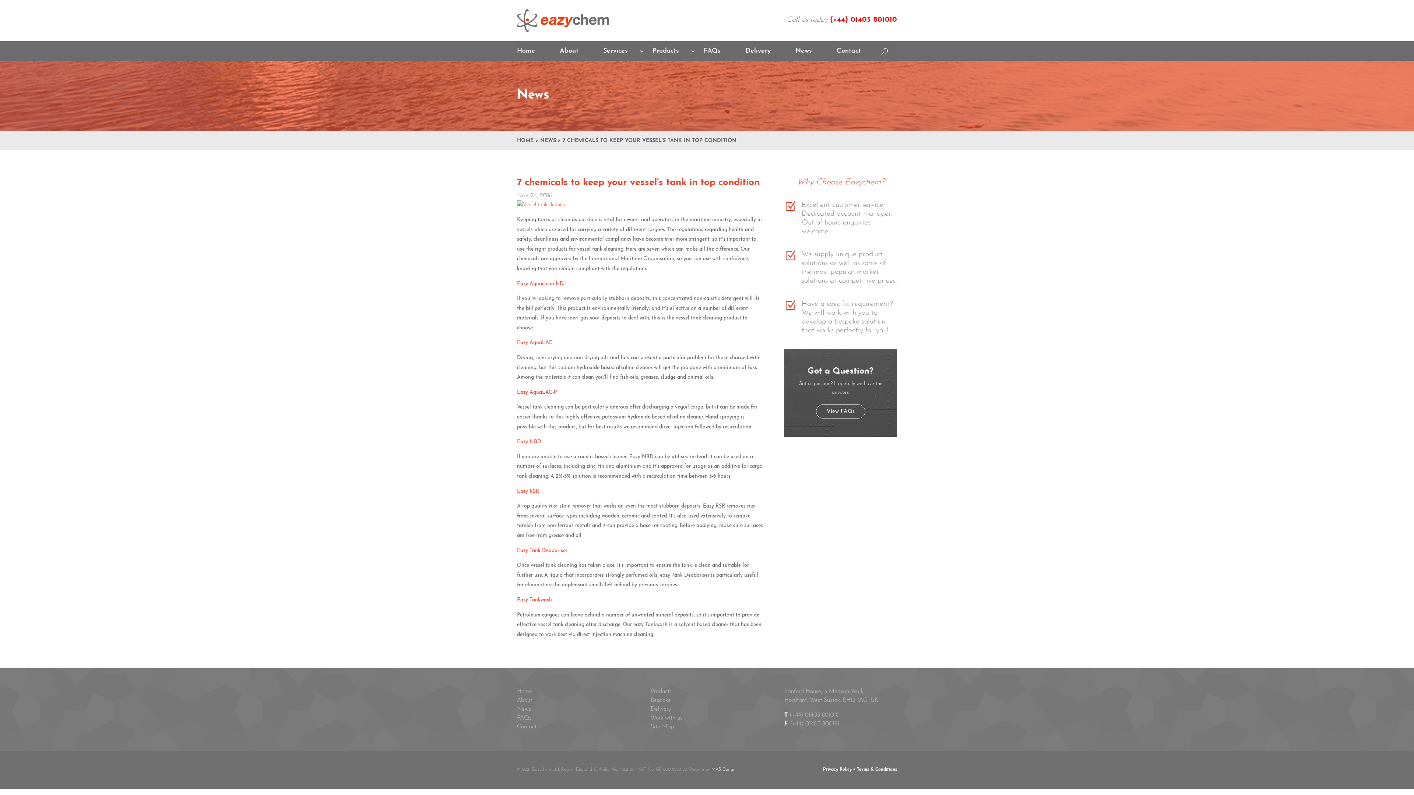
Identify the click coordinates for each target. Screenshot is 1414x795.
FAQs (712, 51)
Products (666, 51)
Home (526, 51)
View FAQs (841, 411)
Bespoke (661, 700)
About (569, 51)
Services (615, 51)
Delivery (758, 51)
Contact (849, 51)
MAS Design (723, 769)
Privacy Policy (837, 769)
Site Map (662, 727)
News (803, 51)
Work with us (666, 718)
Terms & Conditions (877, 769)
